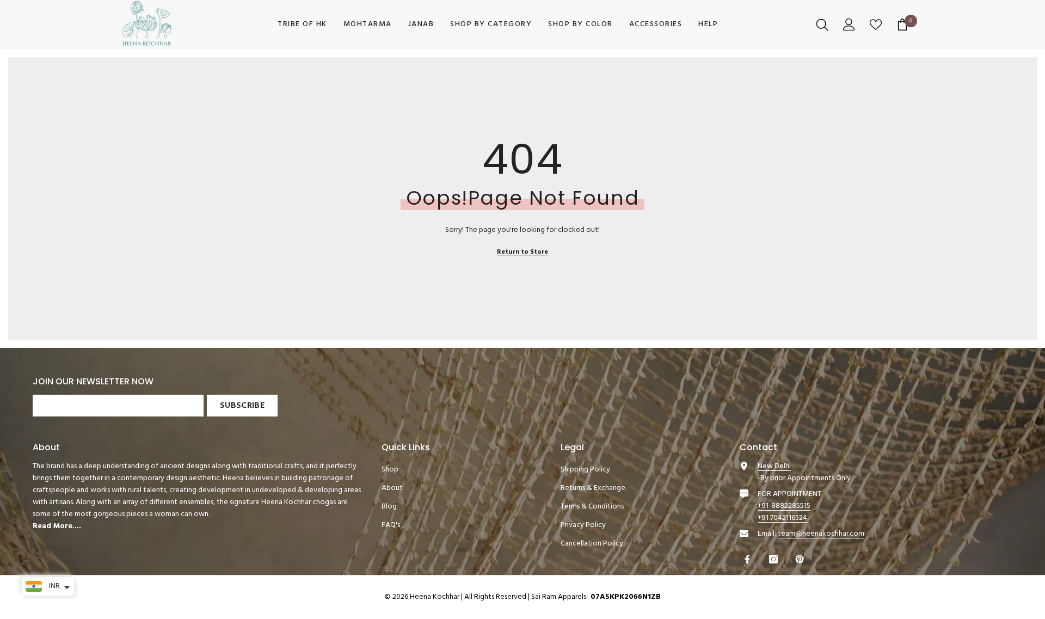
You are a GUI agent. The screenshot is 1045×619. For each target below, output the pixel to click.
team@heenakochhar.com (821, 534)
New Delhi (774, 466)
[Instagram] (775, 559)
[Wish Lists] (877, 24)
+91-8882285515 (784, 506)
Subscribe (242, 406)
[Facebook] (749, 559)
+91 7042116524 (782, 518)
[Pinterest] (801, 559)
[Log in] (850, 24)
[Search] (823, 24)
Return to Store (522, 252)
